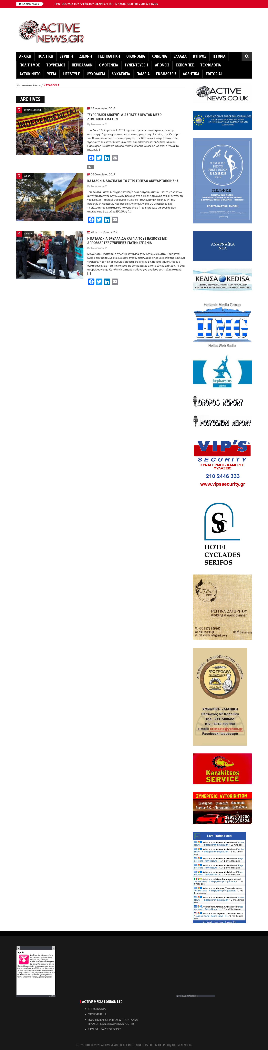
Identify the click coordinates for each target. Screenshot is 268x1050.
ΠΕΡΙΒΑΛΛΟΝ (82, 65)
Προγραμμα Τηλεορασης (187, 996)
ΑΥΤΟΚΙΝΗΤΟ (30, 74)
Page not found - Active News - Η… (218, 859)
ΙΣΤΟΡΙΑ (219, 56)
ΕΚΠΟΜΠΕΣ (185, 65)
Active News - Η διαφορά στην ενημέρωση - (219, 843)
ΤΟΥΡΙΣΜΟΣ (55, 65)
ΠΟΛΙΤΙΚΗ (45, 56)
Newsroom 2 (99, 124)
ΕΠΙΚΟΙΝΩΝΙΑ (97, 1008)
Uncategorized (33, 109)
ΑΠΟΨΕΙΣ (162, 65)
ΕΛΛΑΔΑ (180, 56)
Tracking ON (230, 922)
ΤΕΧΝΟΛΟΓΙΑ (210, 65)
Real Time (218, 922)
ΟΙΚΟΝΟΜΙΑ (135, 56)
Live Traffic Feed (219, 836)
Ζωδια (52, 996)
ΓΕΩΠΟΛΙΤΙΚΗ (109, 56)
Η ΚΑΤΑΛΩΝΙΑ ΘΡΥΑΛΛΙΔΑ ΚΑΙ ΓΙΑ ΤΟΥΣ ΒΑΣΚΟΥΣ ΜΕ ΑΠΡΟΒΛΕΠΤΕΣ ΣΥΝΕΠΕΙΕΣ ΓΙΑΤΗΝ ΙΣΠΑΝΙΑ (127, 240)
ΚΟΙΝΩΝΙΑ (159, 56)
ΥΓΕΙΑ (51, 74)
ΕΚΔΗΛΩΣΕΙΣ (166, 74)
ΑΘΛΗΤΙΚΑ (191, 74)
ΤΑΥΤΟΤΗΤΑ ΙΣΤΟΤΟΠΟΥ (104, 1029)
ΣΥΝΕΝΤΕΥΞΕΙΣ (137, 65)
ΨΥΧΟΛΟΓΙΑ (96, 74)
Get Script (207, 922)
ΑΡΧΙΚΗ (25, 56)
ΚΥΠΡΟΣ (199, 56)
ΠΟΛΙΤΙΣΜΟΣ (30, 65)
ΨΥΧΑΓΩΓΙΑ (121, 74)
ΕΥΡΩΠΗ (66, 56)
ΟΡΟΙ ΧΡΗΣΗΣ (97, 1014)
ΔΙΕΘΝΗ (85, 56)
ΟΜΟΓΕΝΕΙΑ (108, 65)
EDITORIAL (214, 74)
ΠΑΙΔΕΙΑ (143, 74)
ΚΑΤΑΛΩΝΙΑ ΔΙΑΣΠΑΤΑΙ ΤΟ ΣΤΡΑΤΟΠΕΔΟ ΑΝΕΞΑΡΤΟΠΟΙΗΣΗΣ (133, 181)
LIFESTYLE (71, 74)
